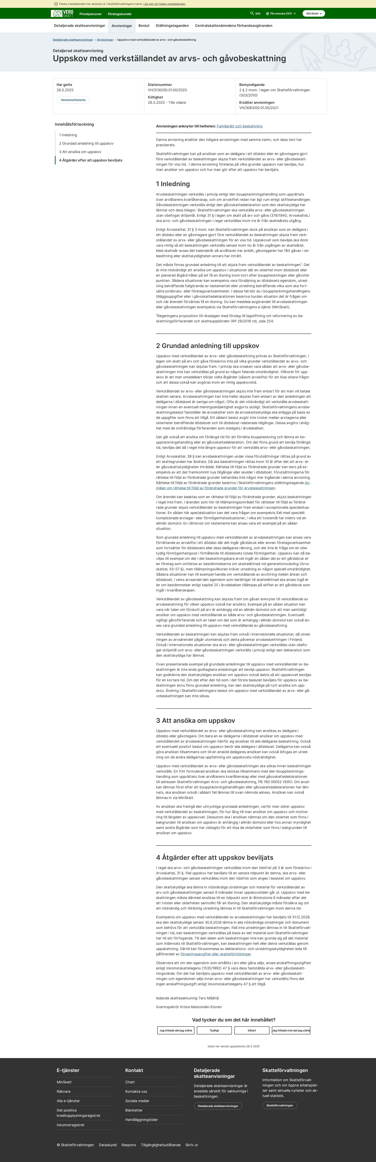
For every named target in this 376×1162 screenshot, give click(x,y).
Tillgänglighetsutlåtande (161, 1145)
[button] (175, 1030)
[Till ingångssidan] (62, 13)
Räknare (63, 1091)
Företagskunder (120, 14)
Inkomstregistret (70, 1125)
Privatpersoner (91, 14)
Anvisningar (105, 39)
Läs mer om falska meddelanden (164, 3)
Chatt (130, 1082)
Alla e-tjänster (68, 1101)
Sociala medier (137, 1101)
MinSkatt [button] (312, 13)
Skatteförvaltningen (280, 1105)
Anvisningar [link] (122, 26)
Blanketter (134, 1110)
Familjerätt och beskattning (239, 126)
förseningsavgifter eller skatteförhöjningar (216, 954)
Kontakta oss (136, 1091)
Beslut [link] (143, 25)
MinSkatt (64, 1082)
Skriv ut (191, 1145)
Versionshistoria (73, 100)
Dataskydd (108, 1145)
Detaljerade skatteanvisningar (79, 25)
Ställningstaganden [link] (172, 25)
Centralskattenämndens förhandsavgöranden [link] (233, 25)
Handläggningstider (141, 1120)
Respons (129, 1145)
